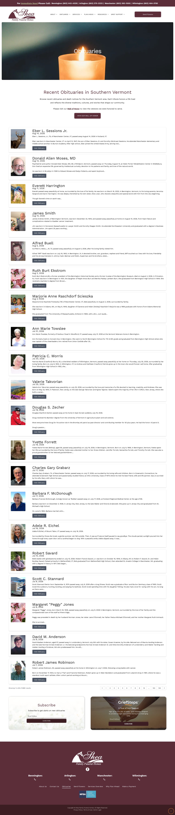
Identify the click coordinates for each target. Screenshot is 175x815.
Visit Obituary (39, 148)
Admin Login (97, 810)
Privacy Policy (78, 810)
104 (159, 688)
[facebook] (87, 770)
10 (144, 688)
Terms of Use (88, 810)
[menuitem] (53, 14)
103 (154, 688)
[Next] (164, 688)
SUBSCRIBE (47, 721)
